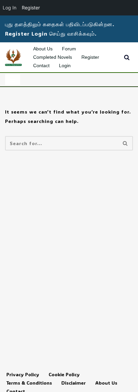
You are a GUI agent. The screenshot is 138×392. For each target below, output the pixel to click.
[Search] (127, 57)
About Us (43, 48)
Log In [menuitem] (9, 7)
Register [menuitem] (31, 7)
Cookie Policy (64, 374)
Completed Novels (52, 57)
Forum (69, 48)
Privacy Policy (22, 374)
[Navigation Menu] (12, 79)
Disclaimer (73, 383)
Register (90, 57)
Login (65, 65)
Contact (41, 65)
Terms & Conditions (29, 383)
